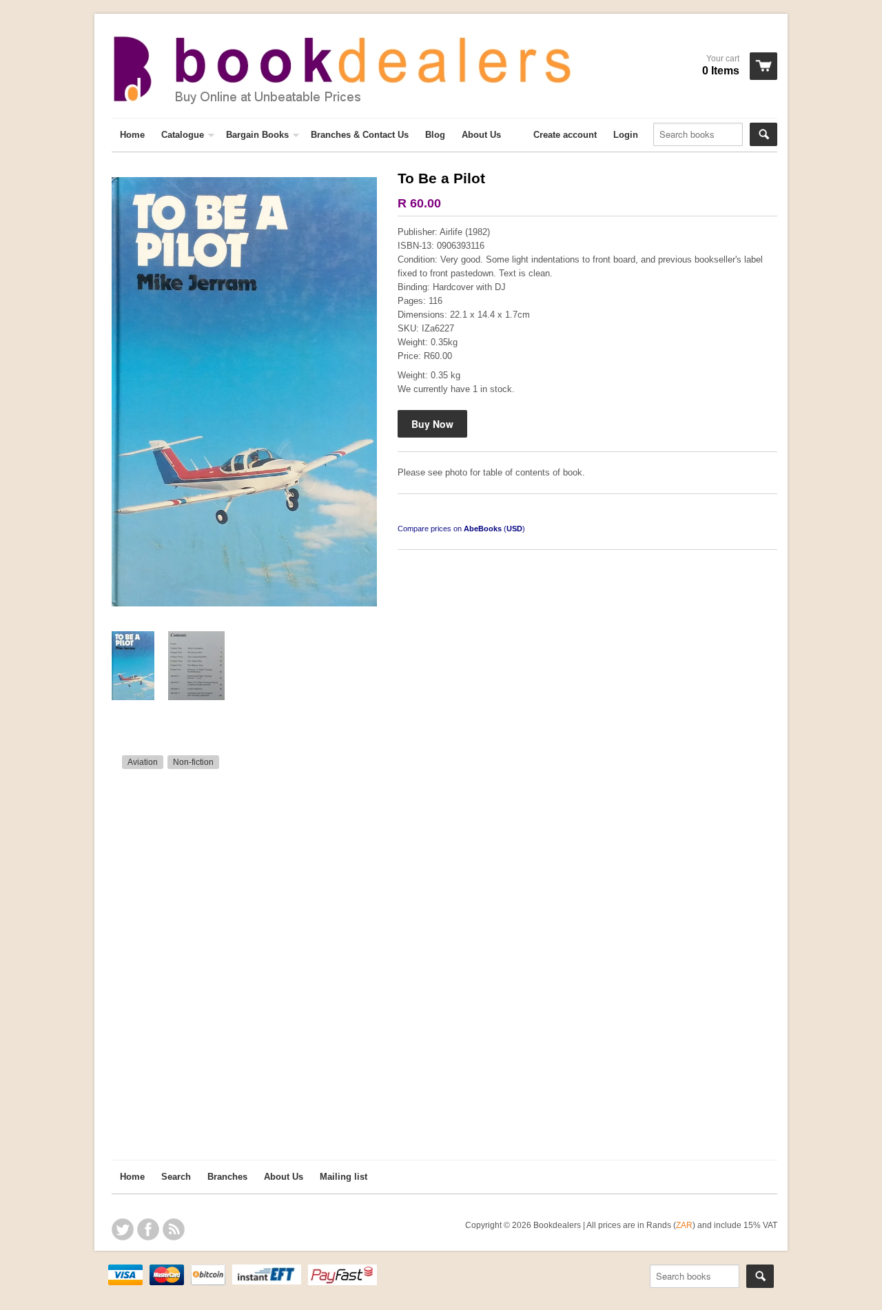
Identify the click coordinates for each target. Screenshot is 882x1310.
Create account (565, 135)
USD (514, 528)
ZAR (684, 1224)
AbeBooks (483, 528)
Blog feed (174, 1229)
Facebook (148, 1229)
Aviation (142, 762)
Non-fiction (193, 762)
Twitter (123, 1229)
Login (625, 135)
